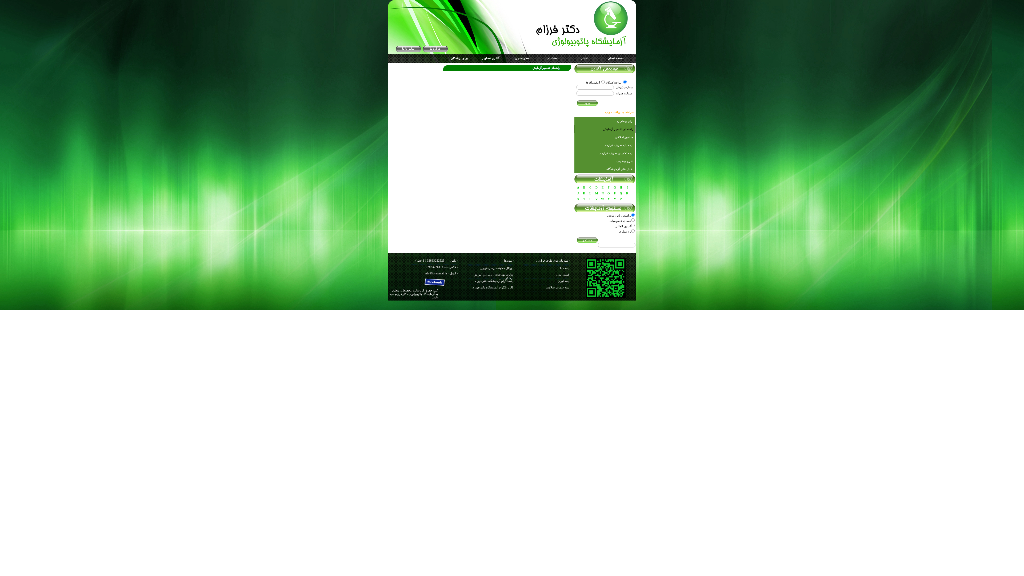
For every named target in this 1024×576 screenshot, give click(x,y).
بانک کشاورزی (560, 289)
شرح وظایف (625, 161)
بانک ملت (563, 283)
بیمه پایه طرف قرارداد (618, 145)
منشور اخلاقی (624, 137)
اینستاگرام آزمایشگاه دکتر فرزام (494, 270)
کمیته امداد (562, 264)
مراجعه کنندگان (614, 82)
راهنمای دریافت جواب (618, 112)
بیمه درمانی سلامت (557, 277)
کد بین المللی (623, 226)
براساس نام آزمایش (619, 215)
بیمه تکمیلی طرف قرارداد (616, 153)
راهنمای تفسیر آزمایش (618, 129)
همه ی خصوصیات (620, 220)
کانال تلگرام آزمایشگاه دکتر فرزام (493, 277)
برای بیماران (625, 121)
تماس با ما (408, 48)
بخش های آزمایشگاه (619, 169)
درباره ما (435, 48)
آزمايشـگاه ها (593, 82)
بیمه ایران (563, 270)
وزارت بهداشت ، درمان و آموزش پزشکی (493, 265)
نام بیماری (625, 231)
